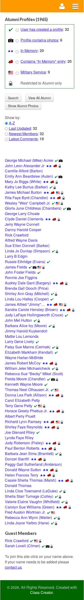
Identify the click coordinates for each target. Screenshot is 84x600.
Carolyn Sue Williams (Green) (29, 507)
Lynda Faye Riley (19, 437)
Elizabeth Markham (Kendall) (29, 352)
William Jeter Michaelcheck (27, 368)
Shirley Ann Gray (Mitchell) (27, 293)
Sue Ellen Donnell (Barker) (27, 245)
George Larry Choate (22, 213)
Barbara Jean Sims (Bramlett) (29, 453)
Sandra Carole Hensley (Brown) (31, 309)
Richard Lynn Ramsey (23, 421)
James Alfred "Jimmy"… (25, 304)
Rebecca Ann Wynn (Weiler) (28, 517)
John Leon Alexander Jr (24, 165)
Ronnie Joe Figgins (21, 277)
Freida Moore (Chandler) (25, 378)
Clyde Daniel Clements (24, 219)
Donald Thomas (18, 485)
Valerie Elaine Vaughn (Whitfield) (32, 501)
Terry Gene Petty (18, 405)
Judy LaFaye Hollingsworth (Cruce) (34, 315)
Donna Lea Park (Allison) (26, 395)
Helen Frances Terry (21, 475)
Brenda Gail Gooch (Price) (27, 288)
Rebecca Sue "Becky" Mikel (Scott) (34, 373)
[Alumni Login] (62, 6)
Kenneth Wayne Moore (24, 384)
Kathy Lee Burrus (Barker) (26, 187)
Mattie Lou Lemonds (21, 336)
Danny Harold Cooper (23, 229)
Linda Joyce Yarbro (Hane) (27, 523)
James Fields (16, 267)
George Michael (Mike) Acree (29, 160)
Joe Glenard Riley (20, 432)
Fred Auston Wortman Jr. (25, 512)
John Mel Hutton (18, 320)
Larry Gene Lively (19, 341)
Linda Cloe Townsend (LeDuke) (31, 491)
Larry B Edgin (16, 256)
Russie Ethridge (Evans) (25, 261)
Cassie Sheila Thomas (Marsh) (30, 480)
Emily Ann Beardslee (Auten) (29, 176)
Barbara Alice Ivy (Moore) (26, 325)
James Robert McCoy (23, 363)
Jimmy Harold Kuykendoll (26, 331)
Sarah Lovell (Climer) (22, 545)
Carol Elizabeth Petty (22, 400)
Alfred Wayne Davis (21, 240)
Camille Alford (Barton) (24, 170)
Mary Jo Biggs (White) (23, 181)
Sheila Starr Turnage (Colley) (29, 496)
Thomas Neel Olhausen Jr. (27, 389)
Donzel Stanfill (17, 459)
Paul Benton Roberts (22, 448)
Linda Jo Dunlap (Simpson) (27, 251)
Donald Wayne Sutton (23, 469)
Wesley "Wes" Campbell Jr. (27, 203)
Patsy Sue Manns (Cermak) (27, 346)
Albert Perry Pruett (20, 416)
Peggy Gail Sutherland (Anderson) (33, 464)
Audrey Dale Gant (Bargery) (28, 283)
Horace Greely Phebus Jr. (26, 410)
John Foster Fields (20, 272)
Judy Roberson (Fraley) (24, 442)
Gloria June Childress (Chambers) (33, 208)
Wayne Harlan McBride (24, 357)
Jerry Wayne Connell (22, 224)
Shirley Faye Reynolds (23, 427)
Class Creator (41, 592)
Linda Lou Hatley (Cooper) (27, 299)
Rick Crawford (16, 235)
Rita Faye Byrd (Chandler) (26, 197)
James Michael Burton (23, 192)
